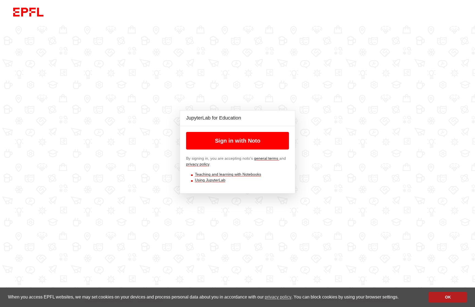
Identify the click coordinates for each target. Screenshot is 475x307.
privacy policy (278, 297)
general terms (266, 158)
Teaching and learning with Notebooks (228, 174)
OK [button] (448, 297)
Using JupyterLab (210, 180)
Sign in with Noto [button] (237, 141)
